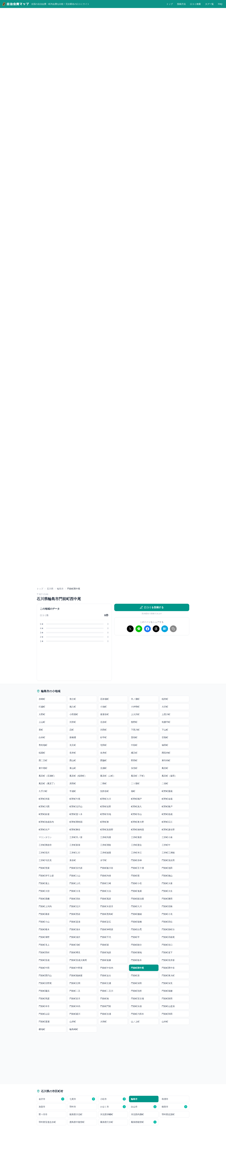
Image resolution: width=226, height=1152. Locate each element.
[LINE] (138, 628)
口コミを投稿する (154, 607)
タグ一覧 (209, 4)
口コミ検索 (195, 4)
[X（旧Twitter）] (130, 628)
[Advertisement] (151, 659)
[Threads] (156, 628)
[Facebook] (147, 628)
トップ (169, 4)
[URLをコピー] (173, 628)
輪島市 (60, 588)
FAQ (220, 4)
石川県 (50, 588)
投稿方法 (181, 4)
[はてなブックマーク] (164, 628)
